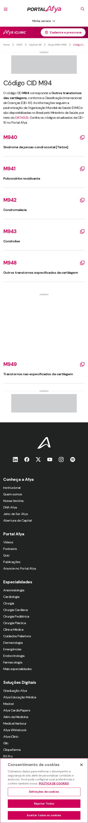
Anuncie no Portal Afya (19, 568)
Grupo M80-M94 (57, 44)
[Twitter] (38, 459)
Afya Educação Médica (19, 697)
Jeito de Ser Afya (15, 514)
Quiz (6, 555)
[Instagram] (61, 459)
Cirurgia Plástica (14, 623)
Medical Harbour (15, 723)
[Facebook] (26, 459)
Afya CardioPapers (16, 710)
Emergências (12, 649)
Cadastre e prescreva (65, 32)
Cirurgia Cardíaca (15, 610)
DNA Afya (10, 507)
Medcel (8, 704)
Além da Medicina (15, 717)
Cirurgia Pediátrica (16, 616)
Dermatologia (13, 643)
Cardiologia (11, 597)
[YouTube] (49, 459)
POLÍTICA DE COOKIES (54, 783)
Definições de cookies (44, 791)
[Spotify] (72, 459)
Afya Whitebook (14, 730)
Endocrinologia (13, 656)
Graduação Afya (15, 690)
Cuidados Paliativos (17, 636)
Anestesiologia (13, 590)
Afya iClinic (10, 736)
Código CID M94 (79, 44)
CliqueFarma (12, 750)
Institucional (11, 488)
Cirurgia (8, 603)
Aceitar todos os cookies (44, 815)
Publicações (11, 562)
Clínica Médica (13, 629)
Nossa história (13, 501)
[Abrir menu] (5, 9)
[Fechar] (81, 764)
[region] (44, 790)
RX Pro (8, 756)
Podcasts (10, 549)
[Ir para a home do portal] (44, 9)
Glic (5, 743)
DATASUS (21, 117)
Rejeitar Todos (44, 803)
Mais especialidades (17, 669)
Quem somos (12, 494)
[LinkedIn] (15, 459)
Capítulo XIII (35, 44)
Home (6, 44)
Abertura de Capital (17, 520)
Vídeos (8, 542)
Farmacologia (12, 662)
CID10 (19, 44)
